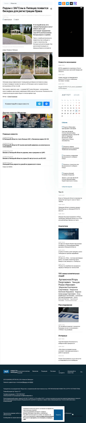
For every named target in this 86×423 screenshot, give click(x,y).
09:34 (63, 204)
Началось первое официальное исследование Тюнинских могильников (70, 148)
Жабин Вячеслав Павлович (68, 298)
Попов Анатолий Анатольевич (71, 300)
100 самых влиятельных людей (68, 274)
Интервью (62, 335)
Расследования (65, 305)
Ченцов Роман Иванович (69, 283)
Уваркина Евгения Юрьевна (68, 290)
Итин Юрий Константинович (69, 295)
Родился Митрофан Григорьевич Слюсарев (69, 127)
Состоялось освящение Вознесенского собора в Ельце (70, 157)
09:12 (63, 213)
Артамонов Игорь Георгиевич (68, 281)
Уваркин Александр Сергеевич (69, 293)
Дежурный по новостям (72, 371)
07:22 (63, 65)
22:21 (63, 346)
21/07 (59, 338)
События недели (67, 186)
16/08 (59, 204)
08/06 (59, 324)
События (64, 122)
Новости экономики (67, 62)
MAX (31, 382)
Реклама (53, 371)
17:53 (63, 324)
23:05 (63, 195)
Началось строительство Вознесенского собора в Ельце (70, 166)
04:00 (63, 242)
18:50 (63, 74)
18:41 (63, 84)
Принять (58, 415)
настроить (33, 418)
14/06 (59, 346)
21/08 (59, 74)
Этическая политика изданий (23, 371)
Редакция (44, 371)
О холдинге (61, 371)
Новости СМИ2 (7, 167)
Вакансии (35, 371)
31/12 (59, 355)
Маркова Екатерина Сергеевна (67, 288)
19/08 (59, 264)
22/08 (59, 65)
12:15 (62, 355)
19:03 (63, 338)
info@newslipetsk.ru (27, 395)
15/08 (59, 213)
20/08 (59, 256)
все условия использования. (45, 416)
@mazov (24, 382)
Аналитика (63, 226)
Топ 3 (60, 192)
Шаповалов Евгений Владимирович (70, 296)
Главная (6, 3)
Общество (14, 3)
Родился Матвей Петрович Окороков (68, 174)
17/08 (59, 195)
